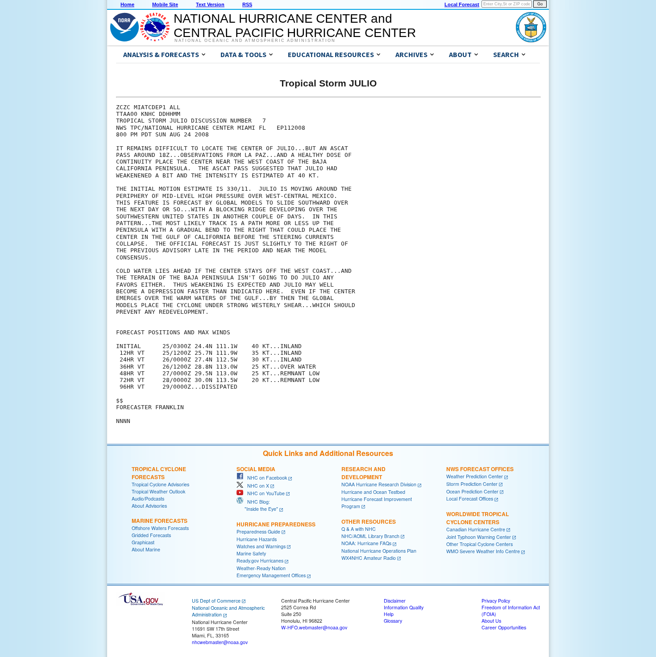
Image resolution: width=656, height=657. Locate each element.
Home (127, 4)
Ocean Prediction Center (472, 491)
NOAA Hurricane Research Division (378, 484)
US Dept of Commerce (216, 600)
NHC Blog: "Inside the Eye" (257, 505)
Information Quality (403, 607)
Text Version (210, 4)
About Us (491, 620)
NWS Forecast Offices (480, 469)
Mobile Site (165, 4)
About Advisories (149, 505)
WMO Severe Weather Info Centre (483, 551)
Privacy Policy (496, 600)
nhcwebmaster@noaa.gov (220, 642)
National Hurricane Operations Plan (378, 550)
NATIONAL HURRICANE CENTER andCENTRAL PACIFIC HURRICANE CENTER (295, 26)
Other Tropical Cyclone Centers (479, 544)
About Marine (146, 549)
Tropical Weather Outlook (158, 491)
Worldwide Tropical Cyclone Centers (477, 518)
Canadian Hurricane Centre (475, 529)
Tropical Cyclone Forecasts (159, 473)
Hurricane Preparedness (276, 524)
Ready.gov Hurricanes (260, 560)
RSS (247, 4)
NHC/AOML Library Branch (370, 536)
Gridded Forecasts (151, 535)
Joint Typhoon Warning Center (478, 537)
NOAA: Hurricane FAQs (366, 543)
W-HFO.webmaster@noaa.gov (314, 627)
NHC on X (256, 485)
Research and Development (363, 473)
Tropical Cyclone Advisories (160, 484)
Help (389, 614)
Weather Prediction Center (474, 476)
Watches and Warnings (261, 546)
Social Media (256, 469)
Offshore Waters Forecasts (160, 528)
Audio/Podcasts (148, 498)
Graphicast (143, 542)
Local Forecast (461, 4)
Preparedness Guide (258, 531)
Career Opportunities (504, 627)
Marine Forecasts (159, 521)
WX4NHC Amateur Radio (368, 557)
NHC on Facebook (265, 477)
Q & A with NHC (358, 529)
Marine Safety (251, 553)
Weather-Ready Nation (261, 568)
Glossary (393, 620)
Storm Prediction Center (472, 483)
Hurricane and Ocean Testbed (373, 492)
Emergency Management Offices (271, 575)
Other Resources (368, 521)
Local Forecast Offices (469, 498)
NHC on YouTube (264, 493)
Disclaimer (395, 600)
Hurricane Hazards (257, 539)
